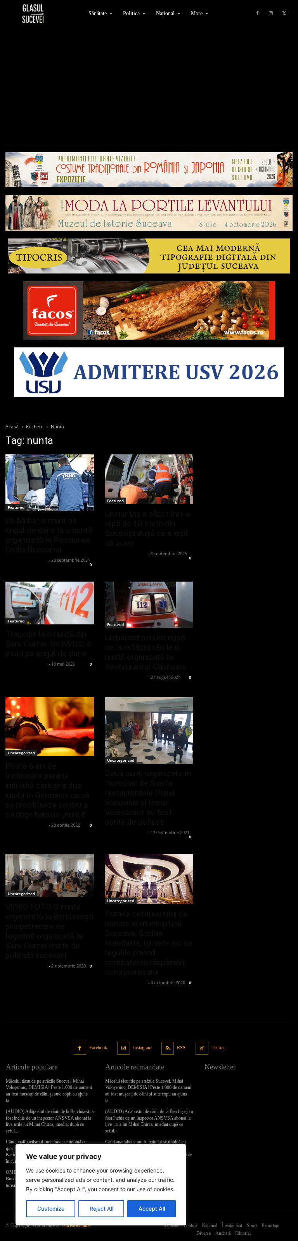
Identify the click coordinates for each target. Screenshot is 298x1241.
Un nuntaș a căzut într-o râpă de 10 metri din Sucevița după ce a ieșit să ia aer (148, 528)
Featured (16, 507)
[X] (284, 13)
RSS (181, 1047)
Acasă (12, 426)
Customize (50, 1208)
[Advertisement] (149, 85)
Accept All (152, 1208)
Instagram (142, 1047)
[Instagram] (271, 13)
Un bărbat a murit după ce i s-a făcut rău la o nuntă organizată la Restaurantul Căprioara (146, 652)
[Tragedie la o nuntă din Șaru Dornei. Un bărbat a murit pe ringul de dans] (49, 603)
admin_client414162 (26, 560)
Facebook (98, 1047)
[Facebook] (257, 13)
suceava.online (77, 1225)
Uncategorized (21, 752)
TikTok (218, 1047)
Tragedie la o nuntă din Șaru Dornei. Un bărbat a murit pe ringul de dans (48, 643)
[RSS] (167, 1048)
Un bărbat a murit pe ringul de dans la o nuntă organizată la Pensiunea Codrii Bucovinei (48, 535)
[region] (101, 1184)
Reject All (101, 1208)
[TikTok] (202, 1048)
